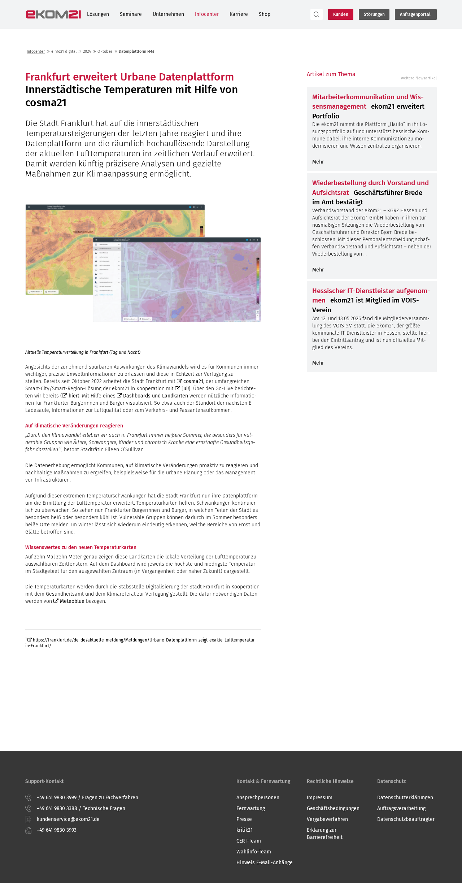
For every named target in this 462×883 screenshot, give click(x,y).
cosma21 (193, 381)
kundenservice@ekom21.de (68, 819)
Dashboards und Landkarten (155, 396)
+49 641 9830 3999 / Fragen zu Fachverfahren (87, 798)
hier (73, 396)
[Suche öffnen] (316, 14)
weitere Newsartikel (419, 78)
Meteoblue (72, 601)
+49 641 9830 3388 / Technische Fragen (81, 808)
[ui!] (186, 389)
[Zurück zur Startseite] (53, 14)
